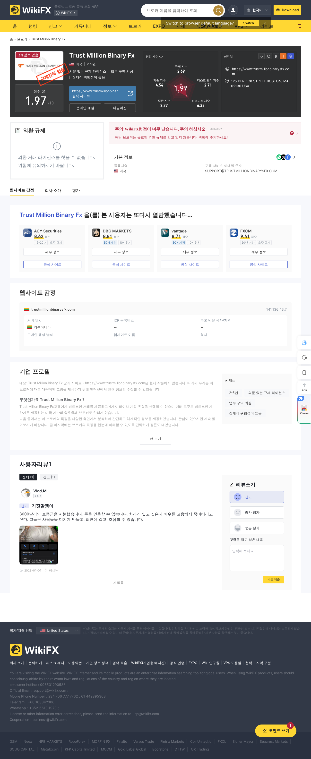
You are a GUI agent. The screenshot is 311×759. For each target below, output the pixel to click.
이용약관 (75, 663)
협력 (248, 663)
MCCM (106, 749)
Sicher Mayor (243, 741)
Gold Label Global (132, 749)
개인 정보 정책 (97, 663)
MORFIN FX (101, 741)
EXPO (193, 663)
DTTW (180, 749)
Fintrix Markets (172, 741)
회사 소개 (17, 663)
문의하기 (35, 663)
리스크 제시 (55, 663)
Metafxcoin (50, 749)
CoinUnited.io (200, 741)
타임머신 (120, 108)
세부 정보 (52, 252)
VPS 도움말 (232, 663)
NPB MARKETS (50, 741)
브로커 (22, 39)
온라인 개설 (85, 108)
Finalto (122, 741)
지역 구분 (263, 663)
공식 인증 (177, 663)
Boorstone (160, 749)
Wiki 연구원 (210, 663)
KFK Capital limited (80, 749)
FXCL (222, 741)
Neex (28, 741)
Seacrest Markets (274, 741)
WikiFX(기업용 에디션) (148, 663)
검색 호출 (119, 663)
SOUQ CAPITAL (22, 749)
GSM (13, 741)
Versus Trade (143, 741)
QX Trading (200, 749)
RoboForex (77, 741)
